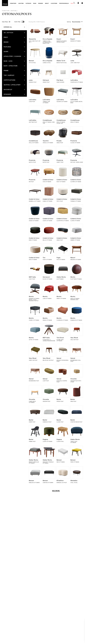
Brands (40, 3)
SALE (72, 3)
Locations (54, 3)
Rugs (34, 3)
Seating (14, 10)
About (47, 3)
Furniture (13, 3)
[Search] (74, 2)
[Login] (78, 2)
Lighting (21, 3)
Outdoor (28, 3)
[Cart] (82, 2)
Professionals (64, 3)
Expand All (8, 27)
